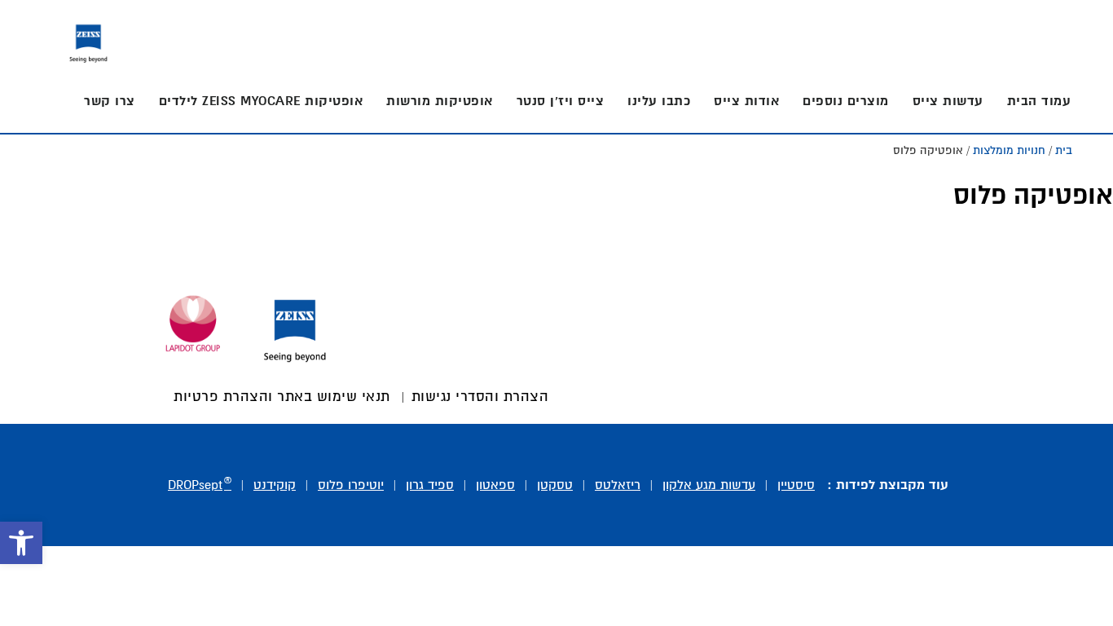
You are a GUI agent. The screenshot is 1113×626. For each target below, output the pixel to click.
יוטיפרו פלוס (351, 485)
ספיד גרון (430, 485)
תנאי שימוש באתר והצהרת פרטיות (282, 397)
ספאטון (495, 485)
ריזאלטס (617, 485)
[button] (21, 543)
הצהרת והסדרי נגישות (480, 397)
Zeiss (88, 39)
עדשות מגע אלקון (708, 485)
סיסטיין (796, 485)
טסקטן (555, 485)
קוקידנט (274, 485)
